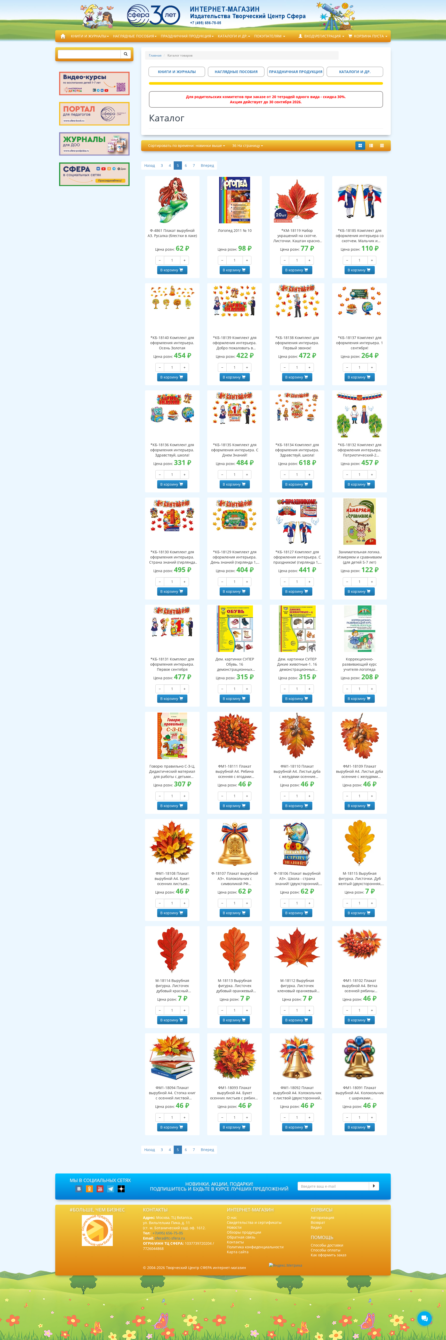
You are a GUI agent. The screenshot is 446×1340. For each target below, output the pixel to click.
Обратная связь (241, 1237)
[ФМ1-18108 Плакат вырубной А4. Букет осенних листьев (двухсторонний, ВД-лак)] (172, 842)
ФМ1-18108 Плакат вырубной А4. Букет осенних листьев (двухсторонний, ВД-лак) (172, 878)
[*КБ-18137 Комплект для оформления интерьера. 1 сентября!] (359, 301)
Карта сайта (238, 1251)
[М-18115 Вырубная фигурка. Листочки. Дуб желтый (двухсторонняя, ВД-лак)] (359, 843)
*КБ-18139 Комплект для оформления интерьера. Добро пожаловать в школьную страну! (235, 343)
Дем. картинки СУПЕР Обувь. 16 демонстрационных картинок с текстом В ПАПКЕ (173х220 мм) (235, 664)
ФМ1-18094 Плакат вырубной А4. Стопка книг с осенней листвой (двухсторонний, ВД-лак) (172, 1093)
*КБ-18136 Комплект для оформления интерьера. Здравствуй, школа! (172, 450)
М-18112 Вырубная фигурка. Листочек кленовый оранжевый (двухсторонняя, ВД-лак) (297, 986)
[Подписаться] (374, 1186)
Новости (234, 1227)
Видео (316, 1227)
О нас (232, 1217)
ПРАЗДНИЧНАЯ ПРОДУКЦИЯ (186, 36)
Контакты (235, 1242)
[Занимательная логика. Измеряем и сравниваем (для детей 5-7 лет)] (359, 521)
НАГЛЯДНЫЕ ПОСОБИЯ (133, 36)
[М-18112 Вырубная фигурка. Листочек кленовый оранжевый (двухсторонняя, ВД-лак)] (297, 947)
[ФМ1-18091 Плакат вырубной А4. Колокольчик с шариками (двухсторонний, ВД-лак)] (359, 1057)
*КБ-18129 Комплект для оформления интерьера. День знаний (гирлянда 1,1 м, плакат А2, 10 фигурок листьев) (235, 557)
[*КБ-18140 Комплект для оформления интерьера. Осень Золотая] (172, 297)
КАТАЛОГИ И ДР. (233, 36)
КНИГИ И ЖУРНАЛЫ (88, 36)
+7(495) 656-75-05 (168, 1233)
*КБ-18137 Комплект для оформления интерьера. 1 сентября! (359, 342)
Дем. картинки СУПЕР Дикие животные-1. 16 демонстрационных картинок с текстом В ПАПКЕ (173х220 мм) (297, 664)
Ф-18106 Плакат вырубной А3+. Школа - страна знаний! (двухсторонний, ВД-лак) (297, 878)
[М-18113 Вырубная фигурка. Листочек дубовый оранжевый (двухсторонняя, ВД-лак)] (234, 950)
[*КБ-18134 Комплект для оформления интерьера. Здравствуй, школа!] (297, 406)
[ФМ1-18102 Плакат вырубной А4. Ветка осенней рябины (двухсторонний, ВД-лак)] (359, 943)
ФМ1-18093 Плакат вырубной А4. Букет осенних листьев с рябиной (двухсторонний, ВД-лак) (234, 1093)
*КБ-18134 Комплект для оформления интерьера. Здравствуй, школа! (297, 450)
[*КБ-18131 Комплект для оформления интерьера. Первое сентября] (172, 622)
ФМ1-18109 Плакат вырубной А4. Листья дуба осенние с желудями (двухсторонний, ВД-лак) (359, 771)
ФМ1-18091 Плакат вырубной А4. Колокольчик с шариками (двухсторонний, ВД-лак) (360, 1093)
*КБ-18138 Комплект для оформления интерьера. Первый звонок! (297, 342)
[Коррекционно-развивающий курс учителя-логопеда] (359, 628)
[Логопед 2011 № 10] (234, 200)
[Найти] (126, 54)
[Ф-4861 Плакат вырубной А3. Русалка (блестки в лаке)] (172, 200)
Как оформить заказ (328, 1254)
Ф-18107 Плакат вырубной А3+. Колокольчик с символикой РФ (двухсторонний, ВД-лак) (234, 878)
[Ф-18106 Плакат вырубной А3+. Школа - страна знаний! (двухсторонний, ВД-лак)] (297, 843)
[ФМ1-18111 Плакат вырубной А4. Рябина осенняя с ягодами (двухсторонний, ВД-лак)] (234, 733)
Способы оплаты (325, 1250)
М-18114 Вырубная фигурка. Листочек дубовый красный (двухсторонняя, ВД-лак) (172, 986)
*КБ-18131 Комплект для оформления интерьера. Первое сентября (172, 664)
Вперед (207, 165)
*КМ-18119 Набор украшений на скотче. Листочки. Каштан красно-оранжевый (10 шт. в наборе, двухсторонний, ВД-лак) (297, 235)
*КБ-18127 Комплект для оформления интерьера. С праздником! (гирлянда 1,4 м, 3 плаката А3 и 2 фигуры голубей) (297, 557)
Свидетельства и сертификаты (254, 1222)
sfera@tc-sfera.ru (170, 1238)
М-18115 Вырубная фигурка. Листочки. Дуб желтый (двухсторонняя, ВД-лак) (359, 878)
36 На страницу (246, 145)
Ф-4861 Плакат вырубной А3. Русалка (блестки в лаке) (172, 233)
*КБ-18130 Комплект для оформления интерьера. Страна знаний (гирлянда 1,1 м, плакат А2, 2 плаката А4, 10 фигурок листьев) (172, 557)
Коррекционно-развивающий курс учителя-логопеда (359, 664)
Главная (155, 55)
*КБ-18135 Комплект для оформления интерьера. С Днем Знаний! (234, 450)
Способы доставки (327, 1245)
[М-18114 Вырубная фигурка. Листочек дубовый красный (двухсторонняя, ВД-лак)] (172, 950)
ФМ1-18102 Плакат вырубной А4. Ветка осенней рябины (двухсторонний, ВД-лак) (359, 986)
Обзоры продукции (244, 1232)
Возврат (318, 1222)
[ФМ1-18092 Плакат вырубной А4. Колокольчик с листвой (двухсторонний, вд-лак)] (297, 1057)
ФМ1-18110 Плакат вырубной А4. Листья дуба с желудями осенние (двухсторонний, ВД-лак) (297, 771)
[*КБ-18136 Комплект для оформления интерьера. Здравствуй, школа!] (172, 408)
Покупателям (268, 36)
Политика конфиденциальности (255, 1246)
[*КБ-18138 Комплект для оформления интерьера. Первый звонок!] (297, 301)
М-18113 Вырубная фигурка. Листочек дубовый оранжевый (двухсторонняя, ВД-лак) (234, 986)
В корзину (169, 269)
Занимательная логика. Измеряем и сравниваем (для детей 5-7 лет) (359, 557)
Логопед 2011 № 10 (235, 230)
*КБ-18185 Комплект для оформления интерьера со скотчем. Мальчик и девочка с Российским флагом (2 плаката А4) (360, 235)
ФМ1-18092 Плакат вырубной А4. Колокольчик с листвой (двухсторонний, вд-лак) (297, 1093)
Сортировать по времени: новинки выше (185, 145)
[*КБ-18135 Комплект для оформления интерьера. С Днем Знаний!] (234, 408)
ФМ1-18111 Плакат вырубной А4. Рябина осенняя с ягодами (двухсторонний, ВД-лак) (234, 771)
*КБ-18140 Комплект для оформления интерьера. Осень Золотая (172, 342)
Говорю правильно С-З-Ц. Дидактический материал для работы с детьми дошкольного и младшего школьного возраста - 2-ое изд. (172, 771)
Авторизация (322, 1217)
